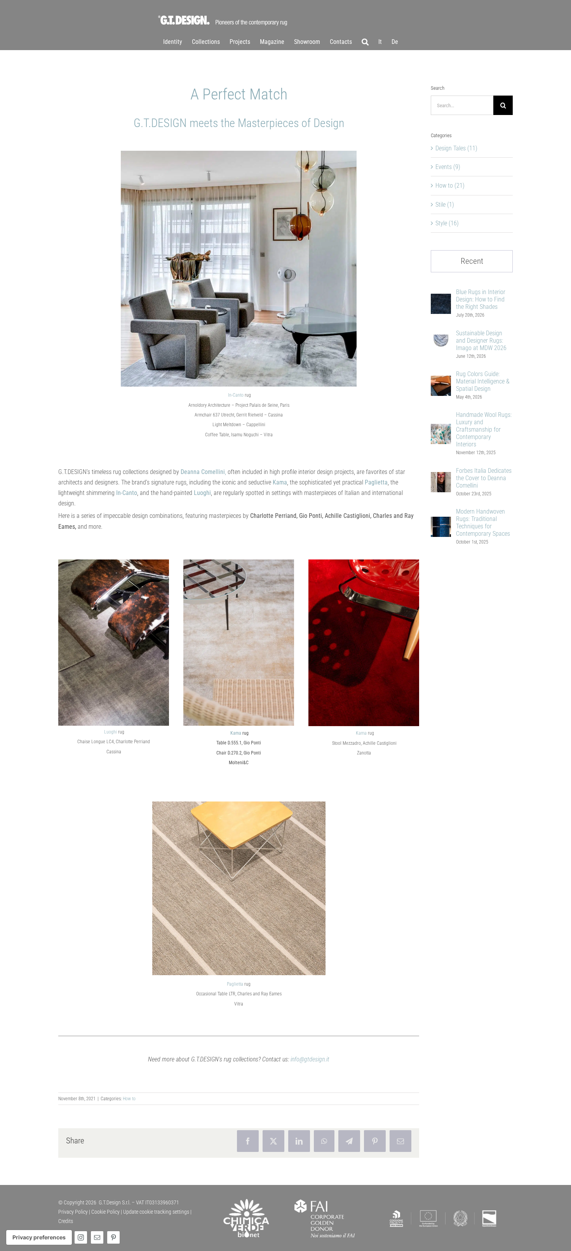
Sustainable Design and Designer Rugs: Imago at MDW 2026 (481, 340)
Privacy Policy (73, 1212)
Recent (472, 261)
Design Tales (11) (456, 148)
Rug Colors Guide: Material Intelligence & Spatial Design (483, 381)
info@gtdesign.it (310, 1059)
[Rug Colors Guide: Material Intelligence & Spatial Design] (441, 381)
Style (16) (447, 223)
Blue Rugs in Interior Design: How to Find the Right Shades (480, 299)
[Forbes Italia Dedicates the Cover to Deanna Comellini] (441, 477)
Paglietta (235, 984)
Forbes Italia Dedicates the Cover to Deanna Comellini (484, 478)
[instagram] (81, 1237)
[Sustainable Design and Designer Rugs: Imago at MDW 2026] (441, 339)
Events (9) (447, 167)
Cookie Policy (105, 1212)
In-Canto (236, 395)
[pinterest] (113, 1237)
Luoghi (110, 732)
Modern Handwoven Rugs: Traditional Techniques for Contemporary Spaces (483, 522)
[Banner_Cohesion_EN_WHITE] (443, 1210)
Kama (235, 733)
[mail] (97, 1237)
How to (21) (450, 185)
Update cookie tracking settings (156, 1212)
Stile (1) (444, 204)
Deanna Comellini (202, 472)
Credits (65, 1221)
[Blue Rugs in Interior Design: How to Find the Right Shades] (441, 299)
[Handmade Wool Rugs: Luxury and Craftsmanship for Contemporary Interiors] (441, 429)
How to (129, 1098)
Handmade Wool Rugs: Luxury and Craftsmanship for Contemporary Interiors (484, 429)
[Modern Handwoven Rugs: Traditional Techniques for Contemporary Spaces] (441, 522)
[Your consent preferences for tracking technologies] (39, 1237)
